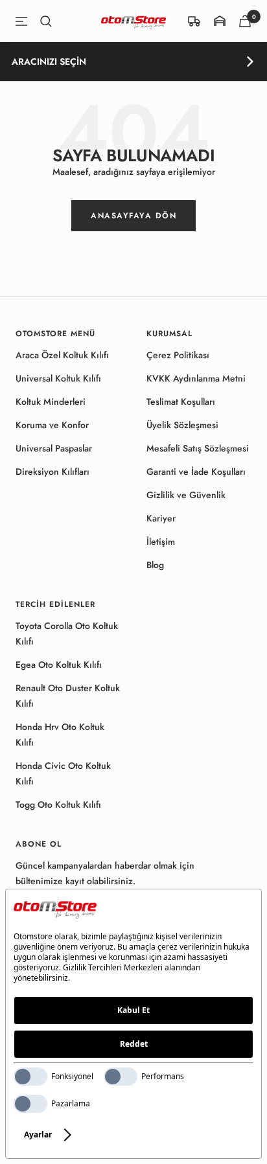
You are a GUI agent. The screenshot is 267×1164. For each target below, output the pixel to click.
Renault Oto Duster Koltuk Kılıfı (68, 695)
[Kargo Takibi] (194, 21)
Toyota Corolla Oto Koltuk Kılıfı (67, 633)
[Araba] (244, 21)
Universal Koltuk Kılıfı (58, 378)
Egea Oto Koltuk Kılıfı (59, 664)
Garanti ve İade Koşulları (196, 471)
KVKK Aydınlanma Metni (196, 378)
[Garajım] (220, 21)
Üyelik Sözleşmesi (182, 424)
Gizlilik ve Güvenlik (186, 494)
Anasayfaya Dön (133, 216)
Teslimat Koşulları (180, 401)
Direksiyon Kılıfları (52, 471)
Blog (155, 564)
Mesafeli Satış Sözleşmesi (197, 448)
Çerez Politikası (177, 354)
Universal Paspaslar (54, 448)
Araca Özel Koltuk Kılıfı (62, 354)
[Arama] (46, 21)
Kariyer (161, 518)
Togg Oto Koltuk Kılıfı (58, 804)
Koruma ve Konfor (52, 424)
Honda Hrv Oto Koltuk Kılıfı (60, 734)
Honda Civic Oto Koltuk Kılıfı (63, 773)
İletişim (160, 541)
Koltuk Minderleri (51, 401)
